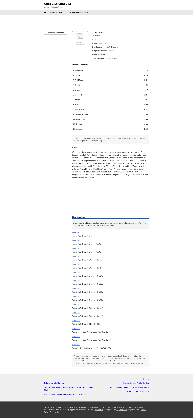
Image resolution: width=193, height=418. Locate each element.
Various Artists (50, 394)
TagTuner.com (121, 410)
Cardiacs (126, 383)
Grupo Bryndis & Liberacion (120, 387)
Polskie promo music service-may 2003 (72, 394)
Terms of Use (55, 412)
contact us (99, 410)
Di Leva (47, 383)
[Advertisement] (96, 23)
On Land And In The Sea (139, 383)
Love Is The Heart (58, 383)
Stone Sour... (113, 58)
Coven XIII (130, 392)
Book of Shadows (142, 392)
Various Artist (49, 387)
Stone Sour (62, 12)
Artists (52, 12)
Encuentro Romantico (140, 387)
